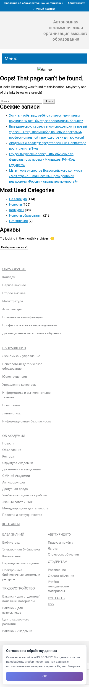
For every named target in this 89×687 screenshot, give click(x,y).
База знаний (13, 534)
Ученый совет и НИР (17, 502)
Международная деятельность (25, 508)
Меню (11, 58)
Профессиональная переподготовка (29, 325)
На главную (18, 199)
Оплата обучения (61, 576)
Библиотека (11, 542)
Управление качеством (19, 384)
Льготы (53, 548)
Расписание (57, 570)
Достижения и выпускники (21, 469)
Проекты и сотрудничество (22, 515)
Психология (11, 405)
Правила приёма (60, 542)
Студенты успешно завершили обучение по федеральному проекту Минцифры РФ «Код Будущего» (42, 159)
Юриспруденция (14, 376)
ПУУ (51, 604)
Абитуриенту (76, 3)
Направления (14, 348)
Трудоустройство (18, 588)
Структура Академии (17, 463)
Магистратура (12, 301)
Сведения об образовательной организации (33, 3)
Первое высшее (14, 285)
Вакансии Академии (17, 631)
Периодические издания (20, 563)
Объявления (18, 221)
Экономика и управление (21, 356)
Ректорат (9, 456)
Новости (15, 204)
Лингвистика (11, 413)
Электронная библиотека (21, 549)
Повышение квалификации (22, 317)
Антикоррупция (13, 482)
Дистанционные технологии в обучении (31, 333)
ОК (44, 676)
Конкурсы (16, 210)
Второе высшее (14, 293)
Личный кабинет (44, 8)
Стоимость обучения (63, 554)
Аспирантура (12, 309)
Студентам (57, 562)
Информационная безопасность (26, 421)
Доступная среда (15, 489)
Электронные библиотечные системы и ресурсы (21, 574)
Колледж (8, 277)
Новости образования (25, 215)
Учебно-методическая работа (24, 495)
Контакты (11, 524)
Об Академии (13, 436)
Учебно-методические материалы (58, 586)
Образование (14, 269)
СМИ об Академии (16, 476)
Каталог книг (11, 556)
